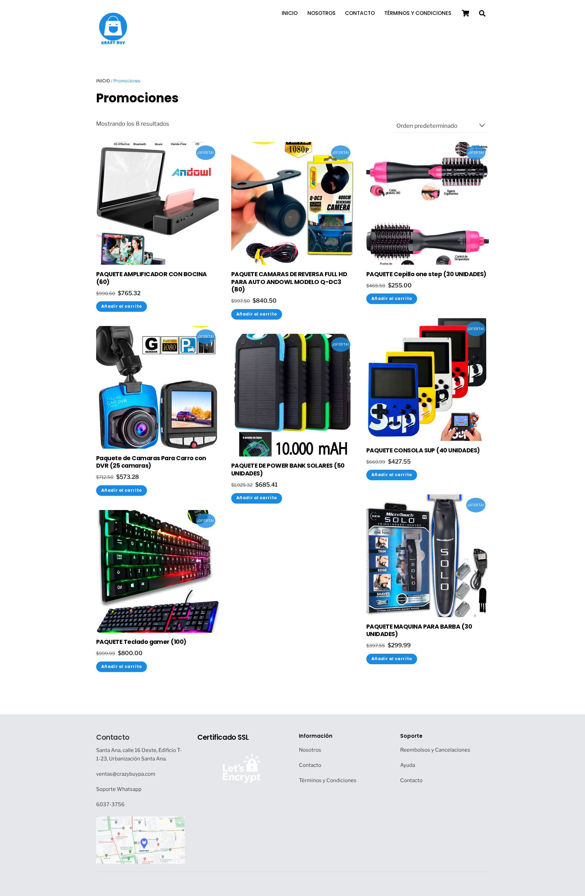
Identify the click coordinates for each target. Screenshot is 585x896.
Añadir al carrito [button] (121, 306)
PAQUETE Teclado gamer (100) (141, 642)
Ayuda (407, 765)
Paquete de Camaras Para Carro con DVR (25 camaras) (151, 462)
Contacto (360, 13)
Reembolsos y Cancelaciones (435, 750)
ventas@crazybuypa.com (125, 774)
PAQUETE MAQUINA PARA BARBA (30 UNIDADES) (419, 630)
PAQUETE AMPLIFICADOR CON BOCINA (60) (151, 278)
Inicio (290, 13)
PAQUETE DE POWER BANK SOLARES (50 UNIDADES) (288, 469)
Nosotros (321, 13)
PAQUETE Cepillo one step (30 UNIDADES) (426, 274)
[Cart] (465, 13)
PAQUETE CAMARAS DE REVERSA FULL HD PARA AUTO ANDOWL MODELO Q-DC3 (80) (289, 282)
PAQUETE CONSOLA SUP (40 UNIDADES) (423, 450)
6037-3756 (110, 804)
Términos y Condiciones (417, 13)
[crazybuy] (113, 42)
